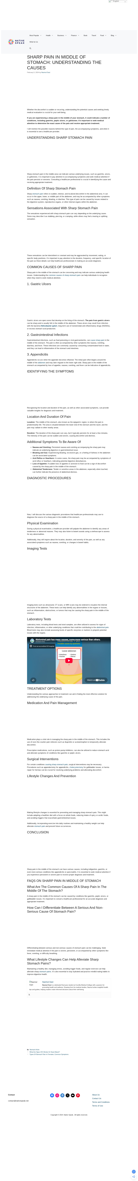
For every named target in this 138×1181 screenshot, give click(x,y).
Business (60, 35)
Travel (94, 35)
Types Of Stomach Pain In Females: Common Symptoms (49, 1054)
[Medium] (73, 1095)
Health (48, 35)
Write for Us (34, 42)
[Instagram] (57, 1095)
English (116, 1)
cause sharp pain (97, 340)
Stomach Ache (34, 1049)
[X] (68, 1095)
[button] (30, 48)
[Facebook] (52, 1095)
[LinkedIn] (62, 1095)
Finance (74, 35)
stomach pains (45, 972)
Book (85, 35)
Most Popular (34, 35)
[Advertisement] (65, 15)
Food (102, 35)
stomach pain (37, 194)
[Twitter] (29, 995)
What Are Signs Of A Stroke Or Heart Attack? (45, 1052)
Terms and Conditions (101, 1102)
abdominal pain (102, 627)
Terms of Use (97, 1106)
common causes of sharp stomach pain (64, 275)
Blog (112, 35)
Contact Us (96, 1098)
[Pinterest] (78, 1095)
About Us (96, 1095)
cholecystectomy (76, 767)
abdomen (41, 363)
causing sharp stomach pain (56, 764)
